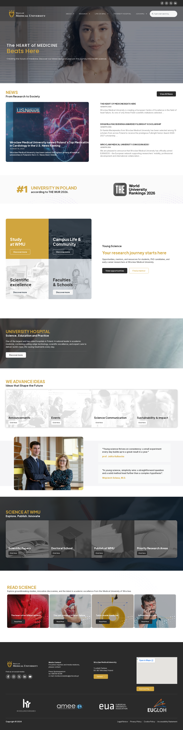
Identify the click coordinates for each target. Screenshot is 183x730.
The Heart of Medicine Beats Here (118, 104)
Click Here (13, 422)
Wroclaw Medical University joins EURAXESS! (124, 144)
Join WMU (140, 14)
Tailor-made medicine (64, 615)
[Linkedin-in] (175, 3)
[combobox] (163, 14)
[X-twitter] (171, 3)
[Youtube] (30, 676)
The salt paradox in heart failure (27, 615)
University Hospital (122, 14)
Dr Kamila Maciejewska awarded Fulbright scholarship (130, 124)
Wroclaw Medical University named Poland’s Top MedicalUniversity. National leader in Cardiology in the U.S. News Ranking (65, 144)
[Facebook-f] (162, 3)
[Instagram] (166, 3)
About (69, 14)
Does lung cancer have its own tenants (153, 614)
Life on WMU (100, 14)
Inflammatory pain (105, 615)
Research (83, 14)
